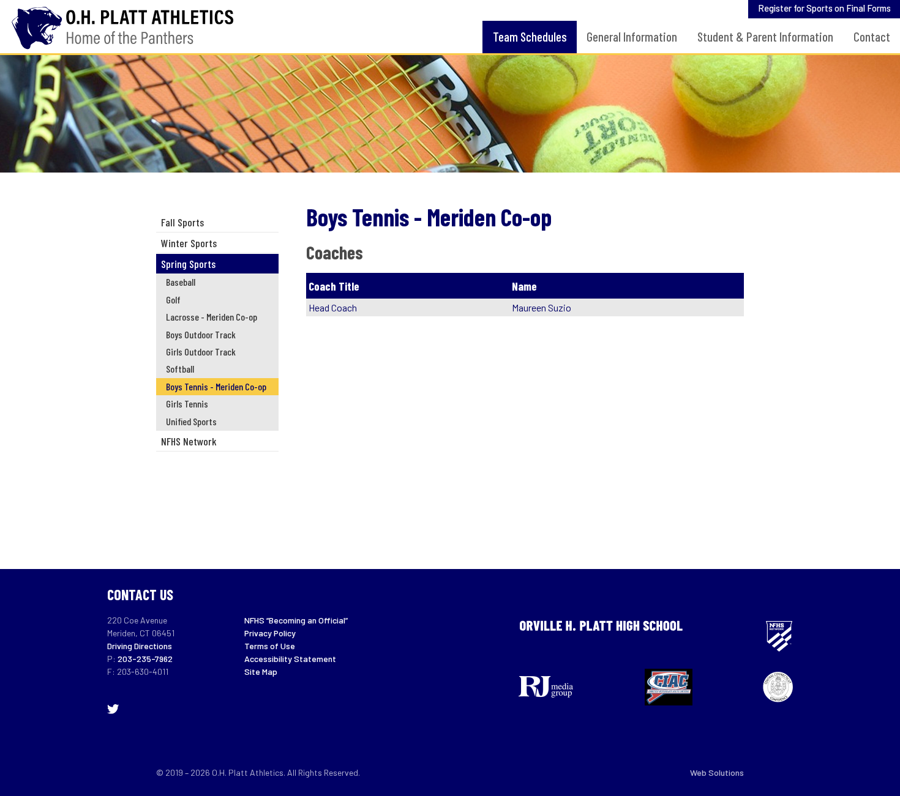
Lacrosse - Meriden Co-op (211, 316)
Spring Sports (188, 263)
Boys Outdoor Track (201, 334)
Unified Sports (191, 421)
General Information (632, 36)
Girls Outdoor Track (201, 351)
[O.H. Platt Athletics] (127, 26)
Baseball (180, 282)
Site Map (260, 671)
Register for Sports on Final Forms (824, 7)
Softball (180, 368)
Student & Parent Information (765, 36)
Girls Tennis (187, 403)
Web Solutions (717, 772)
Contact (871, 36)
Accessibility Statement (290, 658)
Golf (173, 299)
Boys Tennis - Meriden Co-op (216, 386)
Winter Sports (189, 243)
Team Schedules (530, 36)
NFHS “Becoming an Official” (296, 620)
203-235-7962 (145, 658)
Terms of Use (269, 646)
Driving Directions (139, 646)
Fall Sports (182, 222)
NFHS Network (189, 441)
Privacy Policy (270, 633)
